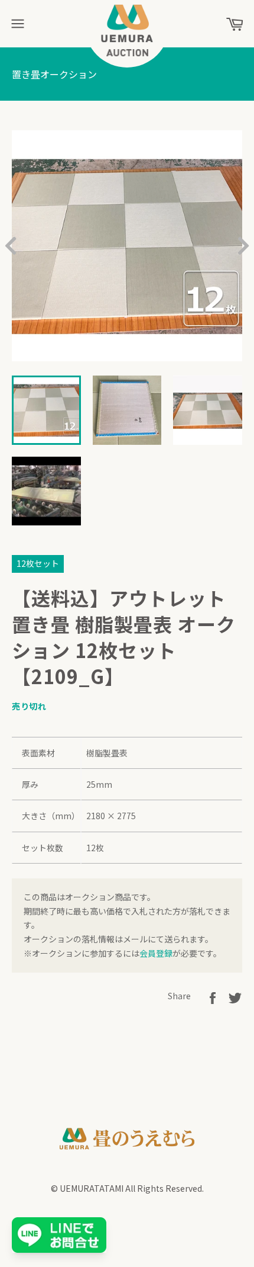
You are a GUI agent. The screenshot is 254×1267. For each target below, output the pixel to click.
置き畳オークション (54, 74)
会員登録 (155, 953)
